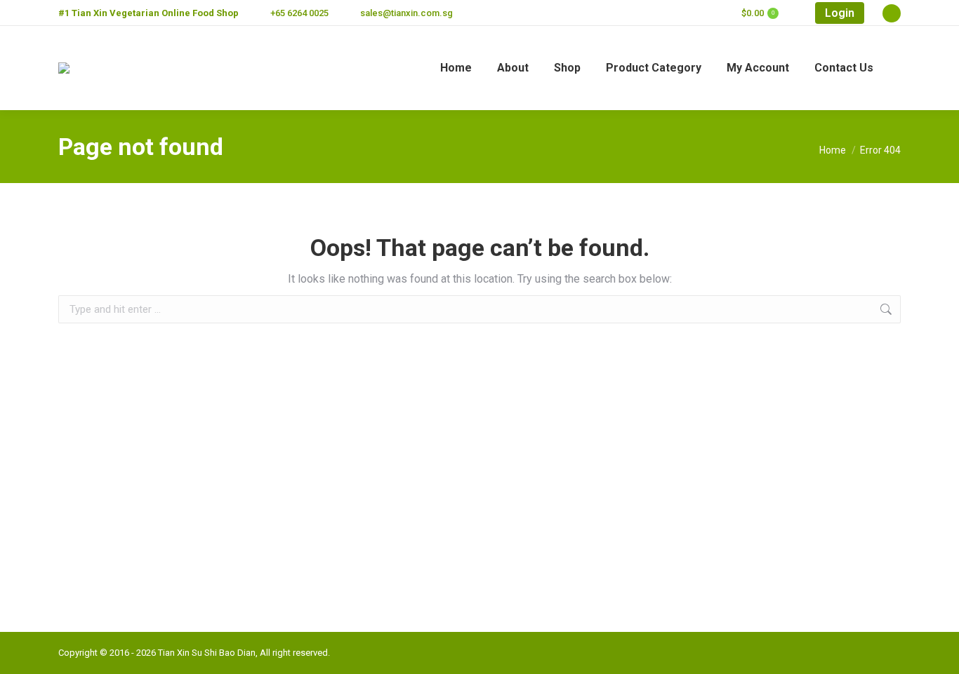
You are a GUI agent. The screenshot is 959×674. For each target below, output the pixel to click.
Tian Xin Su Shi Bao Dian (207, 652)
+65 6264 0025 (299, 13)
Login (839, 13)
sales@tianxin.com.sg (406, 13)
